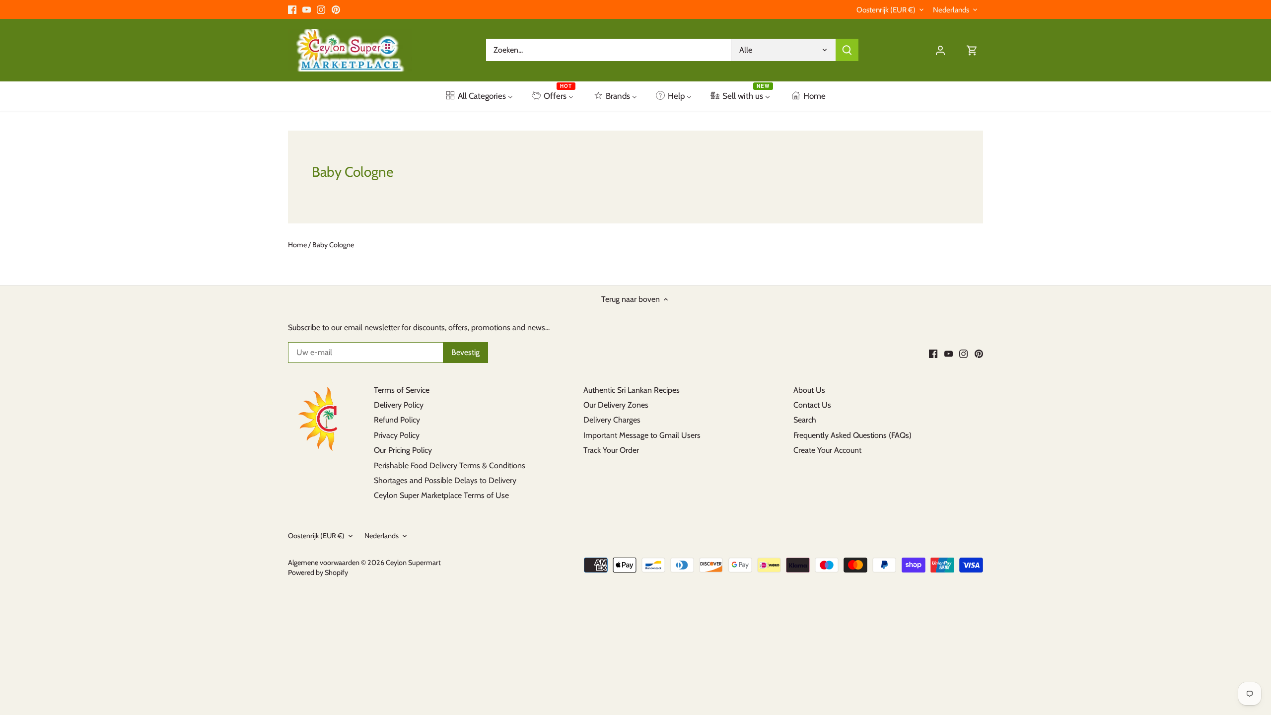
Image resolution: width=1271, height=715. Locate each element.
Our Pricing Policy (403, 450)
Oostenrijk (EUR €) (886, 9)
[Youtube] (306, 9)
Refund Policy (397, 420)
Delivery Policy (399, 405)
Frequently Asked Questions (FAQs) (852, 435)
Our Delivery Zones (615, 405)
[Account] (940, 50)
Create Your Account (827, 450)
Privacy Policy (397, 435)
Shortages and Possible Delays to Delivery (445, 480)
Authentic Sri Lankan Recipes (631, 390)
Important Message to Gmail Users (642, 435)
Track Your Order (611, 450)
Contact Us (812, 405)
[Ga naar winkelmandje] (972, 50)
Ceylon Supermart (413, 562)
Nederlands (951, 9)
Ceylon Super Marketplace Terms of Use (441, 495)
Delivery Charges (611, 420)
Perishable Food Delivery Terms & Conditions (449, 465)
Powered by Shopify (318, 572)
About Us (809, 390)
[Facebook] (292, 9)
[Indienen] (847, 50)
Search (804, 420)
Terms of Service (401, 390)
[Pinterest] (336, 9)
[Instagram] (321, 9)
